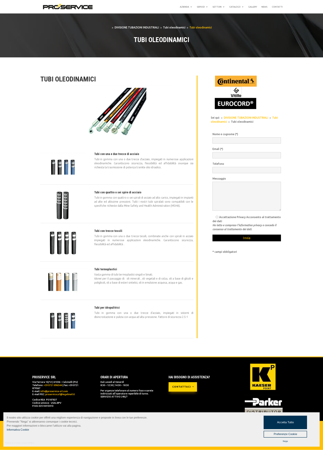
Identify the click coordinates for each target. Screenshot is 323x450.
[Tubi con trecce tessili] (63, 257)
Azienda (184, 7)
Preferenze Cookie (285, 434)
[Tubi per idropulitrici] (63, 334)
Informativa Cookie (18, 429)
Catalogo (235, 7)
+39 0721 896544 (53, 385)
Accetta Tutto (285, 422)
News (264, 7)
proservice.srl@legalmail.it (60, 394)
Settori (217, 7)
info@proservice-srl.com (54, 391)
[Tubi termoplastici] (63, 295)
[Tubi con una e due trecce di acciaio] (63, 180)
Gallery (252, 7)
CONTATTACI (181, 386)
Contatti (277, 7)
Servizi (201, 7)
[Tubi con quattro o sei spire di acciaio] (63, 219)
